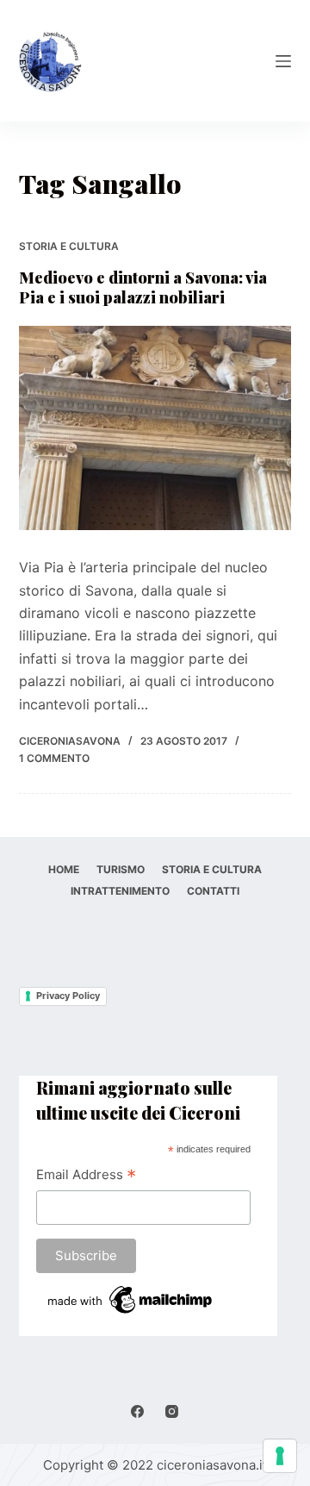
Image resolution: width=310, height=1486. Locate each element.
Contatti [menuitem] (213, 890)
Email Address (86, 1176)
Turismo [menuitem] (120, 869)
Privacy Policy (68, 996)
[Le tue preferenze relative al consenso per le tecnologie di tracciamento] (280, 1455)
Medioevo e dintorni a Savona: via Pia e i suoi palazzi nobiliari (143, 287)
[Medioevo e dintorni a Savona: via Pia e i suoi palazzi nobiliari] (155, 428)
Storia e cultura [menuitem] (212, 869)
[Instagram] (171, 1411)
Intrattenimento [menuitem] (120, 890)
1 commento (54, 758)
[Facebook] (137, 1411)
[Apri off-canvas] (283, 61)
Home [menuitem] (63, 869)
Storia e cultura (69, 246)
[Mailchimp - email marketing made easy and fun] (131, 1298)
